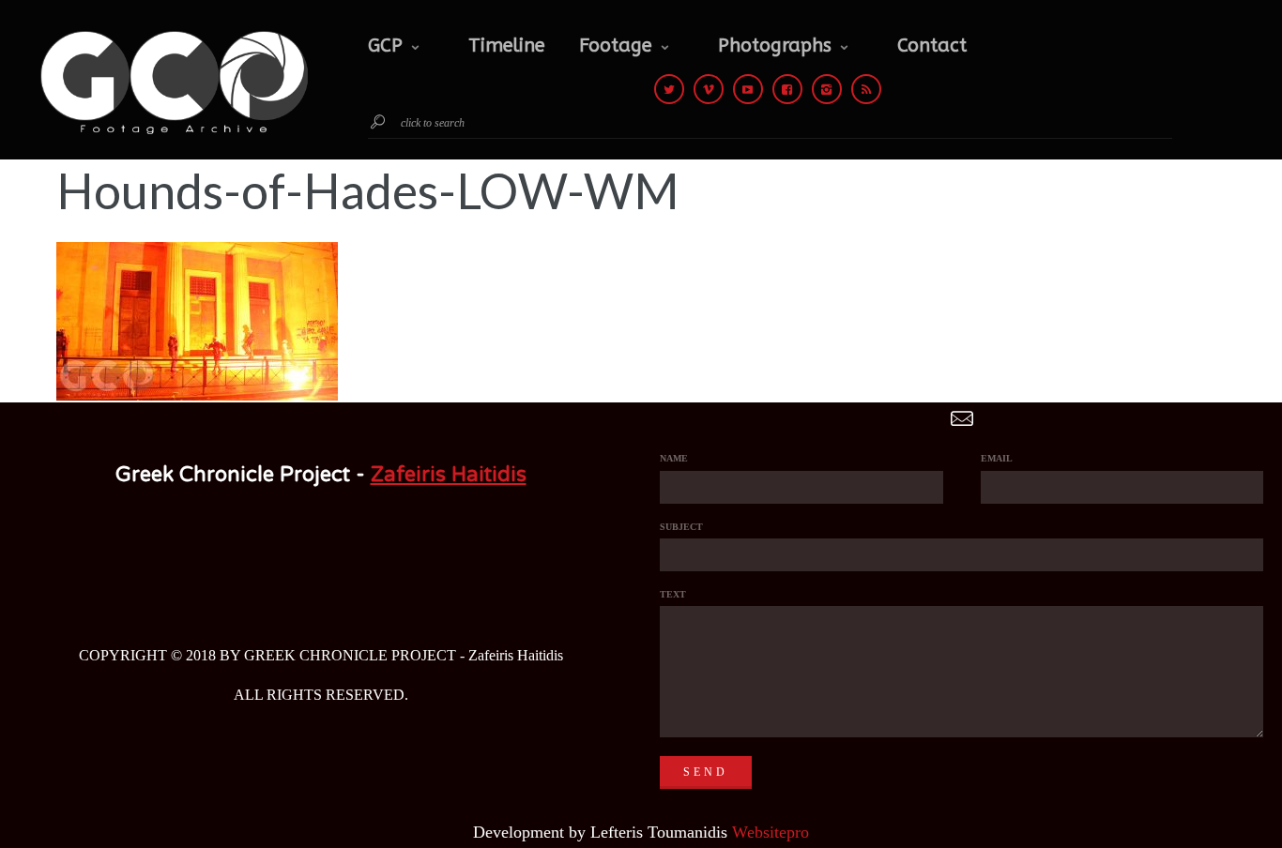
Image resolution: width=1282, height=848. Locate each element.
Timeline (506, 45)
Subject (681, 527)
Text (673, 594)
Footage (615, 45)
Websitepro (770, 832)
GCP (385, 45)
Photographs (775, 45)
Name (674, 458)
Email (997, 458)
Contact (932, 45)
